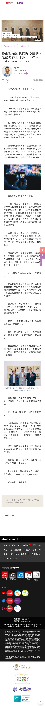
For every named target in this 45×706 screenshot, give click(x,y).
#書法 (30, 500)
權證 (34, 545)
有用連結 (27, 627)
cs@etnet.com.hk (26, 621)
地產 (5, 554)
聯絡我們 (30, 624)
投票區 (15, 559)
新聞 (13, 545)
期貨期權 (26, 545)
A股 (10, 550)
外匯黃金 (17, 550)
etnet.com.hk (10, 539)
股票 (19, 545)
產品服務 (14, 624)
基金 (34, 550)
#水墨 (36, 500)
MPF (40, 550)
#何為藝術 (9, 502)
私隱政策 (38, 624)
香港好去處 (36, 554)
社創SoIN (7, 559)
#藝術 (13, 500)
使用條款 (11, 627)
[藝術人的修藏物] (7, 71)
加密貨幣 (27, 550)
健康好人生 (25, 554)
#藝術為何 (19, 502)
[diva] (19, 3)
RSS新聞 (34, 627)
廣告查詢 (22, 624)
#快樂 (19, 500)
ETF (39, 545)
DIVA (17, 554)
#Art (25, 500)
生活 (11, 554)
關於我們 (6, 624)
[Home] (9, 3)
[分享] (7, 81)
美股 (5, 550)
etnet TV (7, 545)
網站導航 (19, 627)
